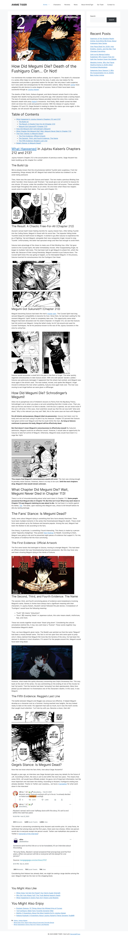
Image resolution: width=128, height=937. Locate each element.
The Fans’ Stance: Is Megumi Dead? (29, 134)
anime (73, 85)
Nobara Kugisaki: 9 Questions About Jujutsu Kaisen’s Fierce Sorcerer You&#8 (45, 915)
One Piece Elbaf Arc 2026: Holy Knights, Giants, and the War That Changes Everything (103, 49)
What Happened (24, 149)
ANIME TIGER (19, 4)
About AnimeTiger (87, 5)
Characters (57, 5)
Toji (20, 506)
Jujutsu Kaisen (33, 89)
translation (63, 784)
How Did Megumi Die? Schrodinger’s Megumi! (33, 129)
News (76, 5)
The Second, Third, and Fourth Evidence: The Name (38, 138)
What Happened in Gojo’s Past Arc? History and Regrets (37, 898)
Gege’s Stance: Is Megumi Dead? (28, 143)
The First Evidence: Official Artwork (32, 136)
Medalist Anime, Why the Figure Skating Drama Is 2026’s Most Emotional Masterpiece (102, 65)
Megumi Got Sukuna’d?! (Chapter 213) (33, 126)
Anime (45, 5)
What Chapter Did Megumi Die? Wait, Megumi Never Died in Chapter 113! (43, 131)
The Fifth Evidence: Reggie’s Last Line (33, 141)
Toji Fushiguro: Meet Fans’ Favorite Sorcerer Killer (35, 911)
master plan (51, 314)
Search (92, 16)
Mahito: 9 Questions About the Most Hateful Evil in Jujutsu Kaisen (41, 913)
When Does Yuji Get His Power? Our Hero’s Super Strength (38, 893)
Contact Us (111, 5)
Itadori (34, 101)
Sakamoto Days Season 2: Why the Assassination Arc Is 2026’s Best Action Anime (102, 73)
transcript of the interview (28, 834)
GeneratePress (75, 934)
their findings (49, 533)
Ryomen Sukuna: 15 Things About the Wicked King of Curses (39, 908)
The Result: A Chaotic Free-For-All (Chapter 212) (37, 124)
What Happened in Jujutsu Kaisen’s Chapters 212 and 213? (38, 119)
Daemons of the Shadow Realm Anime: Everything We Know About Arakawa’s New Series (103, 41)
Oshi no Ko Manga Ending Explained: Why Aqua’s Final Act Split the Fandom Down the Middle (103, 57)
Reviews (67, 5)
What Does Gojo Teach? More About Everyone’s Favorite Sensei (34, 922)
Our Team (100, 5)
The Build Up (23, 122)
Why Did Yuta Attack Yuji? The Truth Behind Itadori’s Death (38, 895)
